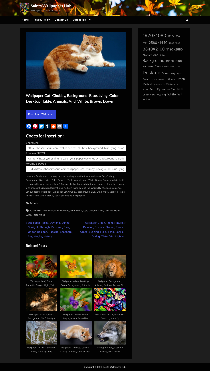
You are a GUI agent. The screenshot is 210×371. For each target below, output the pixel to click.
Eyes (179, 73)
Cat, (85, 210)
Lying (28, 214)
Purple (145, 89)
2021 (145, 43)
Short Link (32, 142)
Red (152, 89)
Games (161, 79)
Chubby (93, 210)
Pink (176, 84)
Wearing (161, 94)
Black (170, 61)
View (152, 95)
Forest (154, 79)
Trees (179, 89)
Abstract (147, 55)
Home (25, 19)
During (172, 74)
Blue (72, 210)
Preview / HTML (36, 153)
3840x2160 (154, 49)
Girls (173, 79)
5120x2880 (174, 49)
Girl (168, 79)
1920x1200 (174, 36)
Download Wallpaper (40, 114)
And (45, 210)
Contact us (61, 19)
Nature (168, 84)
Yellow (146, 99)
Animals (34, 203)
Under (146, 94)
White (42, 214)
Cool (172, 67)
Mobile (147, 84)
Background (63, 210)
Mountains (158, 85)
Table (35, 214)
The (173, 89)
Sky (158, 89)
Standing (166, 89)
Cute (178, 67)
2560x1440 (158, 42)
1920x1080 (36, 210)
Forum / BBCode (36, 163)
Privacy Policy (42, 19)
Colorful (165, 66)
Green (180, 79)
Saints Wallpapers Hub (51, 6)
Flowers (146, 79)
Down (117, 210)
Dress (165, 73)
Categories (79, 19)
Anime (162, 55)
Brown (79, 210)
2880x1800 (174, 43)
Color (100, 210)
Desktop (109, 210)
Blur (145, 66)
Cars (158, 66)
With (180, 94)
